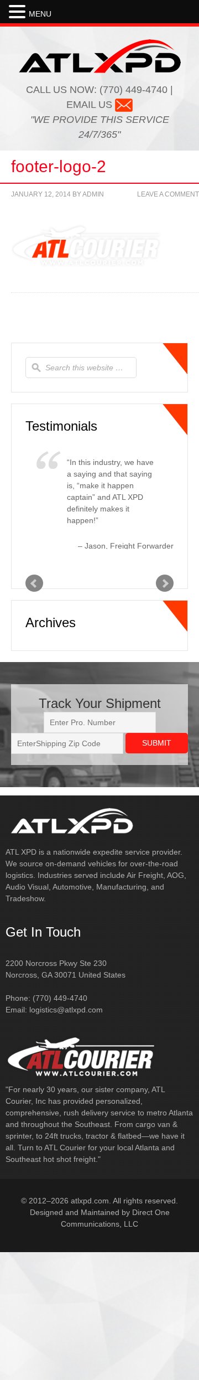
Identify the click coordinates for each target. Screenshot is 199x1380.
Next (165, 686)
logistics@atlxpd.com (66, 1112)
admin (93, 194)
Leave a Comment (168, 194)
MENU (40, 13)
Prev (34, 686)
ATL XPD (99, 56)
